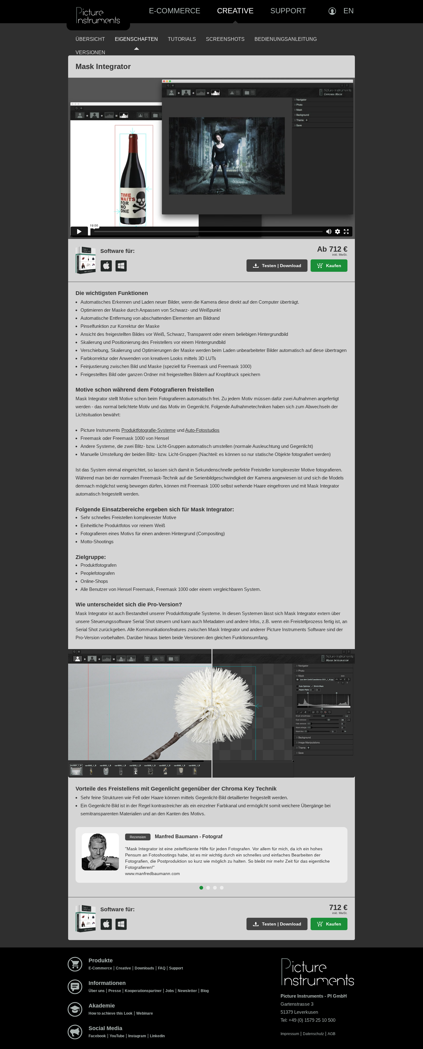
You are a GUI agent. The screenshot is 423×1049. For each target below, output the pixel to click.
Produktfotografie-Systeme (148, 430)
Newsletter (187, 991)
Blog (205, 991)
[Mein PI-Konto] (332, 11)
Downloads (144, 968)
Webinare (144, 1013)
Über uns (97, 991)
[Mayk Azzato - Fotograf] (208, 888)
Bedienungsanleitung (286, 39)
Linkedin (157, 1036)
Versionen (90, 52)
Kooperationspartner (143, 991)
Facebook (97, 1036)
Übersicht (90, 39)
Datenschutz (313, 1034)
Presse (114, 991)
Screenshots (225, 39)
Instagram (137, 1036)
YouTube (117, 1036)
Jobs (169, 991)
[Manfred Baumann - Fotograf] (201, 888)
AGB (331, 1034)
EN (348, 11)
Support (288, 11)
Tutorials (182, 39)
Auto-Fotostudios (202, 430)
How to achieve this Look (111, 1013)
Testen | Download (281, 265)
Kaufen (333, 265)
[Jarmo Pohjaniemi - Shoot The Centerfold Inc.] (222, 888)
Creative (235, 11)
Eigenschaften (136, 39)
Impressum (290, 1034)
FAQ (161, 968)
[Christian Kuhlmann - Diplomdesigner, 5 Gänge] (215, 888)
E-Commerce (174, 11)
